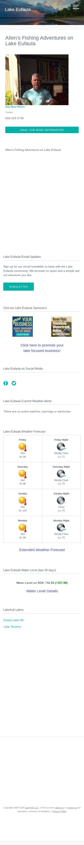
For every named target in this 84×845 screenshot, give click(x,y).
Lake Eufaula (18, 9)
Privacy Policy (60, 811)
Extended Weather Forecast (42, 550)
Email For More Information (42, 130)
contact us (72, 807)
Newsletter (18, 286)
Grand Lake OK (13, 620)
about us (59, 807)
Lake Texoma (12, 626)
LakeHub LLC (32, 807)
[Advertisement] (42, 202)
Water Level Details (42, 591)
